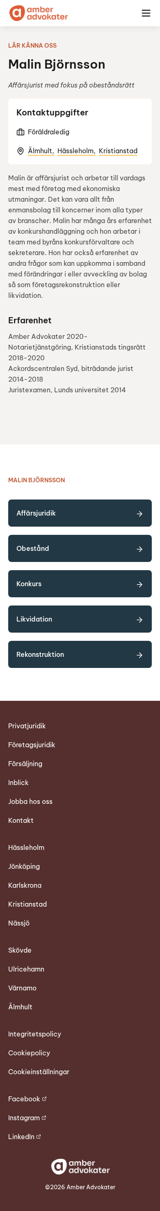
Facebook (24, 1099)
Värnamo (22, 988)
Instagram (24, 1118)
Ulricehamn (26, 969)
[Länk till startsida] (38, 13)
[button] (146, 13)
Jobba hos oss (30, 801)
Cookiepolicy (29, 1053)
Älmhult (20, 1007)
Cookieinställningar (38, 1072)
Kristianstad (118, 151)
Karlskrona (24, 885)
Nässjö (19, 923)
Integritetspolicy (34, 1034)
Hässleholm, (76, 151)
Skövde (20, 950)
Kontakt (21, 820)
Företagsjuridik (31, 745)
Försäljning (25, 764)
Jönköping (24, 866)
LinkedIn (21, 1137)
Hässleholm (26, 847)
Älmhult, (41, 151)
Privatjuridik (27, 726)
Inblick (18, 782)
